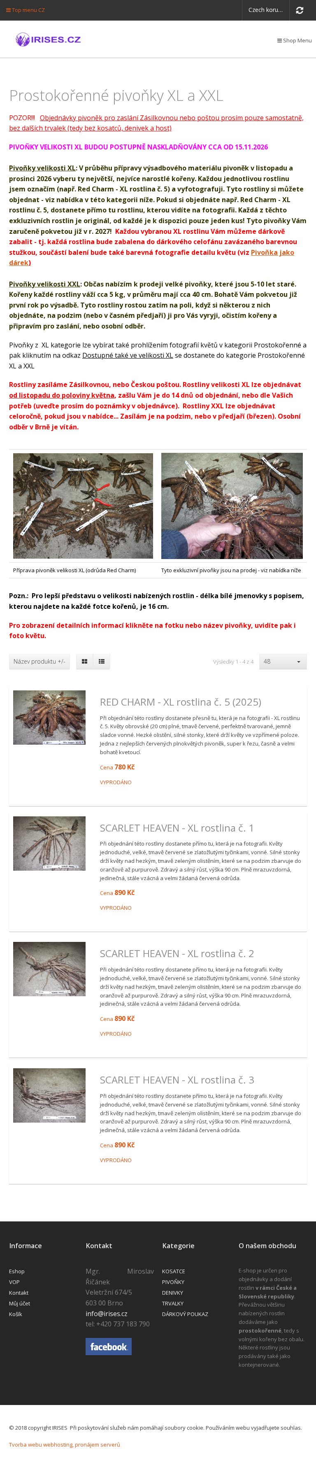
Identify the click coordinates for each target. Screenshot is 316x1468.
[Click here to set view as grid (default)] (85, 661)
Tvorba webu (25, 1444)
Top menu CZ (28, 10)
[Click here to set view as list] (101, 661)
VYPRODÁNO (116, 782)
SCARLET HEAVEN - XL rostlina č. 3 (177, 1080)
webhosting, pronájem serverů (81, 1444)
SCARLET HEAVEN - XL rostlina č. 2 (177, 954)
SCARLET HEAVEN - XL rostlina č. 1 (177, 828)
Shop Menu (297, 40)
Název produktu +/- (39, 661)
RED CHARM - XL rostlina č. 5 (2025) (180, 702)
